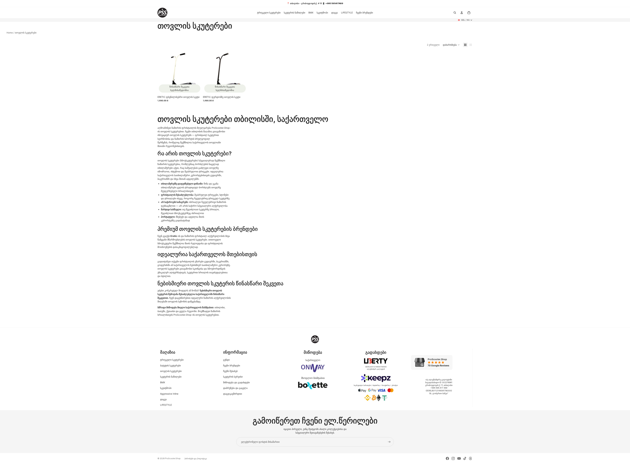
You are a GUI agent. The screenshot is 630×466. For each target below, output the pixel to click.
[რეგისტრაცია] (389, 442)
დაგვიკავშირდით (232, 393)
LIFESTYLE (166, 404)
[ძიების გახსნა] (454, 12)
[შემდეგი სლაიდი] (195, 72)
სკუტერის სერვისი (233, 376)
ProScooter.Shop (172, 458)
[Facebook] (447, 458)
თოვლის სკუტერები (171, 371)
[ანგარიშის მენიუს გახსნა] (461, 12)
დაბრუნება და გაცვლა (235, 388)
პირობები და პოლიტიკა (195, 458)
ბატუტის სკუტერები (170, 365)
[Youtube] (459, 458)
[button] (451, 44)
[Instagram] (453, 458)
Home (10, 32)
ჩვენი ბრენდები (231, 365)
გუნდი (226, 359)
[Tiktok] (465, 458)
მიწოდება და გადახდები (236, 382)
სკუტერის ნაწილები (170, 376)
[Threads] (470, 458)
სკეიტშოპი (165, 388)
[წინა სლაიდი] (162, 72)
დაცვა (163, 399)
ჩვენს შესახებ (230, 371)
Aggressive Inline (169, 393)
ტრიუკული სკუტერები (172, 359)
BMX (162, 382)
